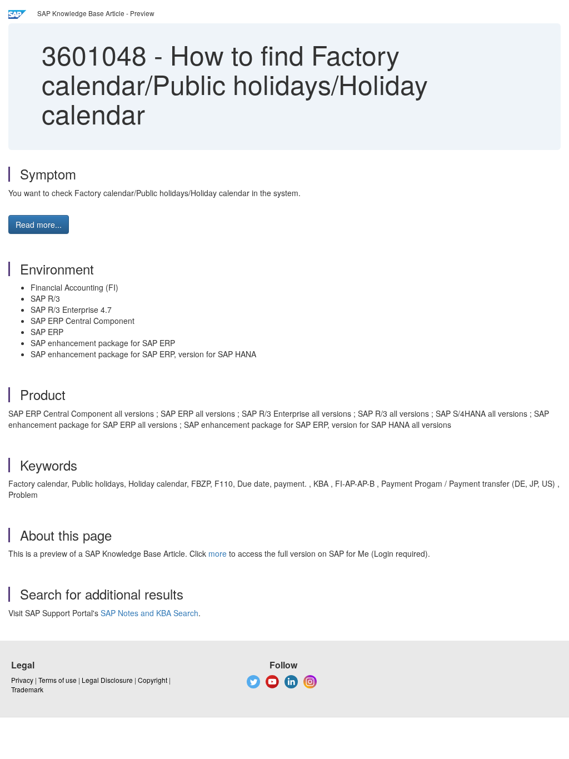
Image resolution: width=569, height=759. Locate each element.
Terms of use (57, 680)
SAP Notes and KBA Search (149, 612)
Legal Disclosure (107, 680)
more (217, 553)
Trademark (27, 689)
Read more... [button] (39, 224)
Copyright (152, 680)
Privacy (22, 680)
